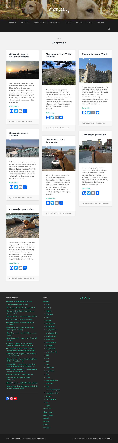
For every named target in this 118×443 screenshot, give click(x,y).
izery (47, 364)
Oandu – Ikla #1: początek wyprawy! (19, 319)
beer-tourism (39, 22)
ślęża (47, 402)
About (89, 22)
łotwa (48, 377)
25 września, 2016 (17, 278)
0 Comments (28, 121)
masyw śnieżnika (52, 380)
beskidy (48, 308)
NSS (47, 387)
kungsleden (50, 371)
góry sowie (49, 346)
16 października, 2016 (54, 213)
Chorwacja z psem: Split (94, 134)
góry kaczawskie (51, 333)
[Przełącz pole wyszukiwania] (109, 29)
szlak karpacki (51, 399)
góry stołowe (50, 349)
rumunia (48, 396)
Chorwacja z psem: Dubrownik (55, 140)
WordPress (41, 438)
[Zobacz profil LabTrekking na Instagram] (86, 298)
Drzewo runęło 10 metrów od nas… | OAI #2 (22, 316)
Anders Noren (98, 438)
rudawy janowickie (52, 393)
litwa (47, 374)
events (68, 22)
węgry (48, 405)
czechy (48, 317)
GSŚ (47, 361)
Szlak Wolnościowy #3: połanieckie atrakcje (22, 383)
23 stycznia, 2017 (53, 128)
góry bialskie (50, 327)
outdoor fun (55, 22)
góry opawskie (51, 342)
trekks (11, 22)
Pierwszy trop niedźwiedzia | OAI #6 (19, 301)
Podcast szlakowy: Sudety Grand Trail (20, 375)
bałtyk (48, 305)
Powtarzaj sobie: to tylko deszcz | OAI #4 (21, 308)
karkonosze (50, 368)
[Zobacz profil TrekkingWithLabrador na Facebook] (82, 298)
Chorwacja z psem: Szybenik (18, 134)
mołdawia (49, 383)
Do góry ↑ (108, 438)
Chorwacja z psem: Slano (21, 209)
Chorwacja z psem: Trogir (95, 54)
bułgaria (48, 311)
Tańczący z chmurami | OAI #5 (17, 305)
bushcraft (25, 22)
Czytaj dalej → (14, 106)
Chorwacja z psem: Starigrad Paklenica (19, 55)
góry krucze (50, 339)
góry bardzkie (50, 323)
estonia (48, 320)
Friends (79, 22)
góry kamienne (51, 336)
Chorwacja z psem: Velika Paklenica (58, 55)
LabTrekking (59, 9)
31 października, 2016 (90, 203)
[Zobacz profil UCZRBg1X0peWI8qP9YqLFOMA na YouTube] (89, 298)
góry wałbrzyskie (51, 352)
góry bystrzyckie (51, 330)
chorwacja (49, 314)
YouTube (100, 22)
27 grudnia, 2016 (89, 123)
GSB (47, 355)
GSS (47, 358)
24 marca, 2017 (16, 121)
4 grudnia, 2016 (16, 198)
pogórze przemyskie (53, 390)
